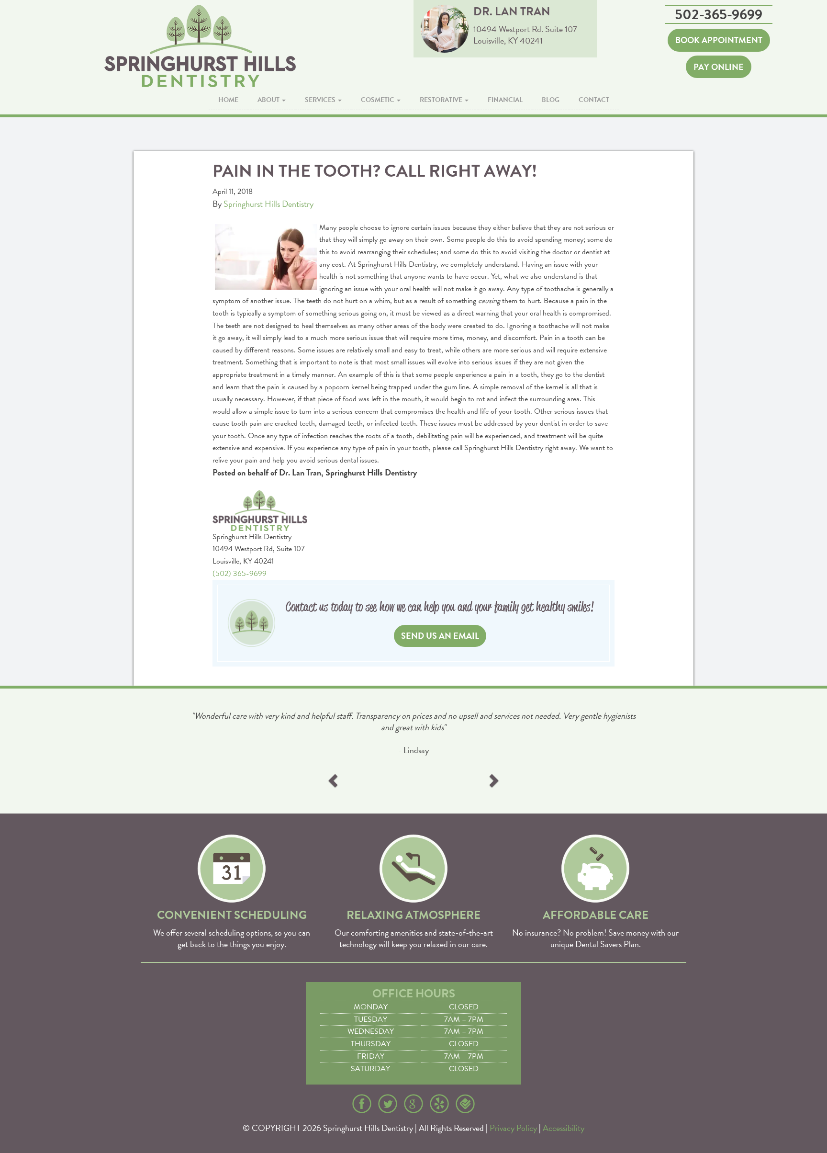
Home (228, 100)
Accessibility (563, 1127)
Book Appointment (718, 40)
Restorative (442, 100)
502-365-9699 (718, 14)
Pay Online (718, 66)
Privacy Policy (513, 1127)
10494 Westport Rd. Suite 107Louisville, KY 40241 (525, 35)
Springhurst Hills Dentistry (268, 203)
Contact (594, 100)
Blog (550, 100)
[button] (334, 780)
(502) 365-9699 (239, 573)
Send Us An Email (440, 635)
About (269, 100)
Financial (505, 100)
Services (321, 100)
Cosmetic (378, 100)
